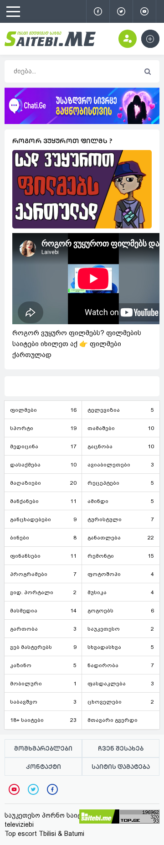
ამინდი (120, 501)
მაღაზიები (43, 483)
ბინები (43, 537)
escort (27, 833)
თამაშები (120, 428)
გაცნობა (120, 446)
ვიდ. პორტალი (43, 592)
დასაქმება (43, 464)
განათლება (120, 537)
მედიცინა (43, 446)
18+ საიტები (43, 720)
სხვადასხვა (120, 647)
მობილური (43, 683)
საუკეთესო (120, 629)
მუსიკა (120, 592)
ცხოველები (120, 702)
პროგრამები (43, 574)
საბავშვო (43, 702)
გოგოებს (120, 610)
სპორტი (43, 428)
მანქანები (43, 501)
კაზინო (43, 665)
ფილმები (43, 410)
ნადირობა (120, 665)
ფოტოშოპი (120, 574)
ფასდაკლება (120, 683)
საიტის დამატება (121, 766)
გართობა (43, 629)
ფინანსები (43, 556)
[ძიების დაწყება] (147, 71)
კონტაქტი (43, 766)
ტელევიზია (120, 410)
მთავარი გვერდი (112, 720)
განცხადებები (43, 519)
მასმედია (43, 610)
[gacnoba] (82, 122)
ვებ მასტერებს (43, 647)
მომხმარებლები (43, 748)
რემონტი (120, 556)
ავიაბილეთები (120, 464)
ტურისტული (120, 519)
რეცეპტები (120, 483)
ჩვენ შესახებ (121, 748)
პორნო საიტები (67, 815)
